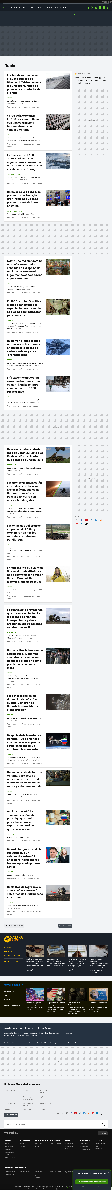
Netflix (105, 80)
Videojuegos (13, 985)
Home (31, 7)
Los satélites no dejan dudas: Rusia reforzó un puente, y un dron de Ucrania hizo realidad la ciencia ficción (22, 703)
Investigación (21, 1043)
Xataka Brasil (9, 1174)
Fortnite (87, 83)
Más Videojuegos (11, 1005)
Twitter (92, 7)
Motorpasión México (69, 1172)
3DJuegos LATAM (25, 1171)
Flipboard (76, 523)
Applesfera (8, 1149)
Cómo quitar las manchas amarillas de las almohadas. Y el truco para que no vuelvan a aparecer (56, 963)
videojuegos (27, 1109)
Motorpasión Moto (69, 1147)
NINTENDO (8, 999)
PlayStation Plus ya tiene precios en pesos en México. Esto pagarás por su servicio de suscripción (98, 1007)
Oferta (77, 78)
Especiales (9, 1097)
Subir (101, 1133)
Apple (79, 83)
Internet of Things (12, 956)
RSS (101, 519)
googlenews (103, 7)
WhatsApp (97, 78)
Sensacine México (38, 1172)
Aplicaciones (45, 1097)
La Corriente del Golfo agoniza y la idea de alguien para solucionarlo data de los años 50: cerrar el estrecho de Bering (24, 162)
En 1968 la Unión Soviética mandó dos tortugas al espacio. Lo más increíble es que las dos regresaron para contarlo (24, 308)
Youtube (96, 7)
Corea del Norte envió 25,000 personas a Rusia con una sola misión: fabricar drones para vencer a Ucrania (23, 122)
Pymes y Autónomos (98, 1147)
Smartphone (86, 78)
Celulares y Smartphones (28, 1098)
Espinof (37, 1146)
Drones (10, 505)
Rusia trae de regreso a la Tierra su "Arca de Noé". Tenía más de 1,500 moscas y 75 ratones (25, 892)
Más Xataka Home (11, 961)
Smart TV (8, 952)
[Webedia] (107, 1)
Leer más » (20, 104)
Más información (72, 1188)
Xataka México (10, 1171)
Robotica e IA (12, 465)
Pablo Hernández (19, 332)
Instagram (100, 7)
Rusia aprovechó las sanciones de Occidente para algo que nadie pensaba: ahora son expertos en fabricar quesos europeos (23, 820)
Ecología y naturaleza (16, 174)
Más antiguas (65, 925)
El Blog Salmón (100, 1143)
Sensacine (38, 1143)
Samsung (89, 80)
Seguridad (11, 715)
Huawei (80, 80)
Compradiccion (85, 1149)
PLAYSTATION (9, 991)
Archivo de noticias (15, 925)
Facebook (88, 7)
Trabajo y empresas (15, 211)
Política (10, 834)
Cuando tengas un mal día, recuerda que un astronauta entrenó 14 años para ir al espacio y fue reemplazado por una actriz (24, 858)
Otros (9, 98)
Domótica (8, 948)
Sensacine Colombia (38, 1177)
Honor (97, 80)
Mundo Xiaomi (10, 1157)
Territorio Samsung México (56, 7)
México (7, 1109)
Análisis (31, 1043)
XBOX (6, 995)
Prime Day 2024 (42, 1043)
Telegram (96, 519)
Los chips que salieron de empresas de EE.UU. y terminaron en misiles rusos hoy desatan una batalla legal (24, 532)
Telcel (42, 1109)
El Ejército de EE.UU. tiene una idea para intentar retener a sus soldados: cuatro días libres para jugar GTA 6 (56, 1007)
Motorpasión (69, 1143)
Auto (38, 7)
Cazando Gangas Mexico (46, 1091)
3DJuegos (23, 1143)
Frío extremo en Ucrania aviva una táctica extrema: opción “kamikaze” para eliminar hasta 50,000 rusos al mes (24, 384)
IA (105, 78)
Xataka (7, 1143)
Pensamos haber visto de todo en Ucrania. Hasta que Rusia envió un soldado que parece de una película (25, 454)
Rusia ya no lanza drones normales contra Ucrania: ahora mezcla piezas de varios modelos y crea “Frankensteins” (24, 348)
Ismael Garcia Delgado (21, 107)
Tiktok (107, 7)
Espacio (10, 320)
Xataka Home (13, 939)
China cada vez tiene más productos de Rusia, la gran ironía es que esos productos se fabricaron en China (24, 199)
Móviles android (72, 1043)
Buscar (103, 1124)
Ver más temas (11, 1115)
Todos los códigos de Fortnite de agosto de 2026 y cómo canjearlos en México (34, 1006)
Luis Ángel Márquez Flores (23, 144)
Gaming (22, 7)
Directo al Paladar (56, 1143)
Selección (12, 7)
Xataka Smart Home (9, 1153)
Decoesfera (84, 1146)
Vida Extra (23, 1146)
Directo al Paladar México (56, 1172)
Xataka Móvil (9, 1146)
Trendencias (84, 1143)
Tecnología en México (57, 1043)
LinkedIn (81, 523)
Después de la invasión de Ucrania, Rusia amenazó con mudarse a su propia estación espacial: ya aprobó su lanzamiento (24, 742)
